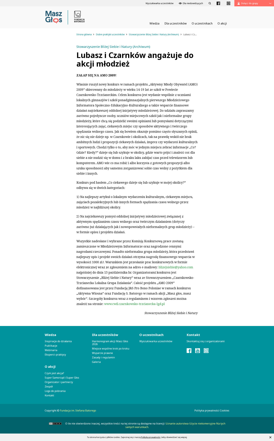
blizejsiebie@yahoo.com (176, 267)
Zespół (49, 386)
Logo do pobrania (55, 391)
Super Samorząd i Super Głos (62, 377)
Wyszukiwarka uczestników (155, 341)
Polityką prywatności (150, 437)
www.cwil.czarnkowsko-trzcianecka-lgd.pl (134, 304)
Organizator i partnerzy (59, 382)
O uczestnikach (151, 335)
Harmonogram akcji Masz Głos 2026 (110, 342)
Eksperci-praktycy (55, 354)
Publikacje (51, 345)
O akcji (50, 366)
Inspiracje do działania (58, 341)
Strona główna (84, 34)
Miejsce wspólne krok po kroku (110, 348)
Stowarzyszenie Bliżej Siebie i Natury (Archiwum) (154, 34)
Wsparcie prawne (102, 353)
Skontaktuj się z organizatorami (206, 341)
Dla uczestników (105, 335)
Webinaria (51, 350)
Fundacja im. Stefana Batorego (78, 410)
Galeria (96, 362)
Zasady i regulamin (103, 357)
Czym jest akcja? (54, 373)
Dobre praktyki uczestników (110, 34)
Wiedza (50, 335)
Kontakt (49, 395)
